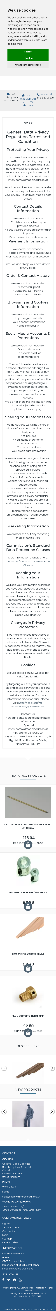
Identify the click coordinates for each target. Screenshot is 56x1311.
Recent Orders (10, 1242)
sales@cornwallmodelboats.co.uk (21, 1196)
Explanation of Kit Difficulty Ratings (21, 1265)
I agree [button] (28, 51)
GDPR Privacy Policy (13, 1261)
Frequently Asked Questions (17, 1268)
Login (5, 1235)
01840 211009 (9, 1186)
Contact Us (8, 1231)
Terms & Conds (10, 1227)
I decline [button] (28, 58)
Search (6, 1223)
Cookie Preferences (13, 1253)
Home (5, 1257)
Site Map (7, 1238)
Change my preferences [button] (28, 64)
